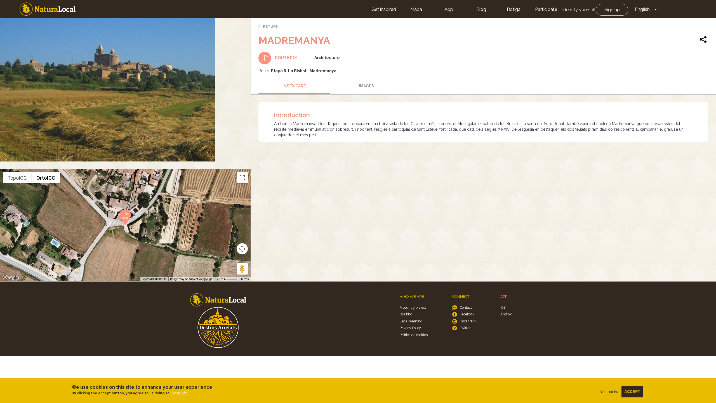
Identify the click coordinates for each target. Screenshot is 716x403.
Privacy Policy (410, 328)
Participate (546, 9)
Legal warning (411, 321)
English (642, 9)
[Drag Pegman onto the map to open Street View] (242, 269)
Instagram (468, 321)
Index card (294, 86)
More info (179, 393)
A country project (413, 307)
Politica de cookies (414, 335)
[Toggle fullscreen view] (242, 177)
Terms (245, 279)
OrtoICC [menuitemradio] (45, 178)
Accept (632, 391)
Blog (481, 9)
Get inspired (383, 9)
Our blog (406, 314)
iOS (502, 307)
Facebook (467, 314)
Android (506, 314)
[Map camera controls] (242, 248)
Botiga (513, 9)
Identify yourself (579, 9)
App (448, 9)
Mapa (416, 9)
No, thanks (608, 391)
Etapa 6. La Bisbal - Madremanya (303, 71)
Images (366, 86)
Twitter (465, 328)
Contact (466, 307)
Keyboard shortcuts (154, 279)
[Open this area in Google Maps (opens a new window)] (10, 277)
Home (48, 9)
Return (271, 26)
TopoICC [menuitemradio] (17, 178)
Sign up (612, 9)
